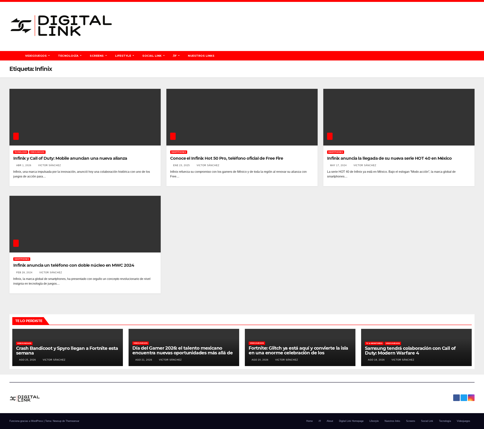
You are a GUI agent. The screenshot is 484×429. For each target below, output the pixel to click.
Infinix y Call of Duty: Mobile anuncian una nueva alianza (70, 158)
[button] (473, 55)
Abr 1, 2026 (23, 165)
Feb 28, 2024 (24, 272)
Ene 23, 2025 (181, 165)
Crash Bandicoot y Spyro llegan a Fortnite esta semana (67, 350)
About (330, 421)
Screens (97, 55)
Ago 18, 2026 (376, 360)
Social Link (152, 55)
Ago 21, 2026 (143, 360)
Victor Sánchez (49, 165)
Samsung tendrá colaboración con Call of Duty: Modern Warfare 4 (410, 350)
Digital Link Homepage (351, 421)
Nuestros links (201, 55)
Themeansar (72, 421)
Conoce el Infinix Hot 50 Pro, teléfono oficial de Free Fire (226, 158)
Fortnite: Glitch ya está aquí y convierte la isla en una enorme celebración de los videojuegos (298, 352)
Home (309, 421)
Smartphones (178, 152)
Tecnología (68, 55)
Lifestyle (123, 55)
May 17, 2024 (338, 165)
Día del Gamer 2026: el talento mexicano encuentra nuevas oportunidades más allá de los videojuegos (182, 352)
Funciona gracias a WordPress (26, 421)
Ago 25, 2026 (27, 360)
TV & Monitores (374, 343)
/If (175, 55)
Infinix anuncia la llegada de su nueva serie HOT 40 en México (389, 158)
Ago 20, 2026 (260, 360)
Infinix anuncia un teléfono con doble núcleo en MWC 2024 (73, 265)
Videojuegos (36, 55)
